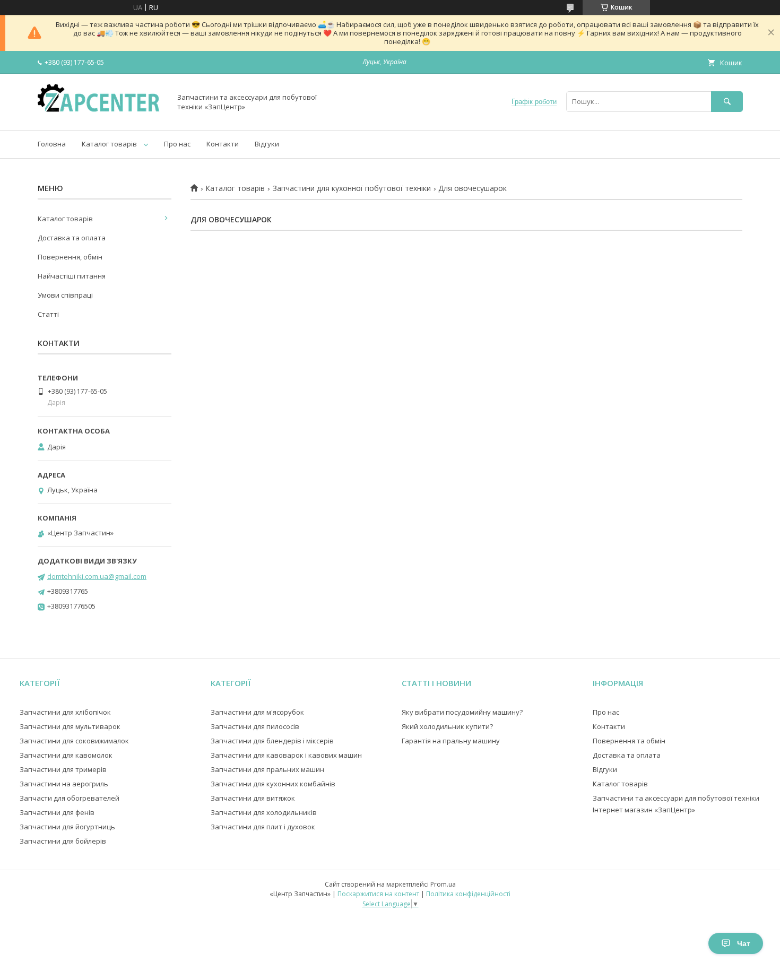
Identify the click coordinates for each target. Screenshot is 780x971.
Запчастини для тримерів (63, 769)
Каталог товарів (109, 144)
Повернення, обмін (70, 257)
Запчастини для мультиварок (70, 726)
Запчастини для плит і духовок (263, 826)
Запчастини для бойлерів (63, 841)
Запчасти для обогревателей (69, 798)
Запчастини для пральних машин (267, 769)
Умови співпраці (65, 295)
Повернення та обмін (629, 740)
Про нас (177, 144)
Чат (743, 943)
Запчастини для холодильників (264, 812)
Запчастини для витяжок (253, 798)
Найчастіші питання (72, 276)
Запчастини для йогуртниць (67, 826)
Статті (48, 314)
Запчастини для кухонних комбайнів (273, 783)
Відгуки (267, 144)
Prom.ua (443, 884)
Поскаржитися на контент (378, 893)
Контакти (222, 144)
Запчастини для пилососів (255, 726)
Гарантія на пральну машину (451, 740)
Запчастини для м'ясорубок (257, 712)
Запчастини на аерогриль (64, 783)
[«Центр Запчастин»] (101, 116)
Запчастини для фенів (57, 812)
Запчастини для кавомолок (66, 755)
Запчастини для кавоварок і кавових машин (286, 755)
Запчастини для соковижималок (74, 740)
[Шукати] (727, 101)
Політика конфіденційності (468, 893)
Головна (52, 144)
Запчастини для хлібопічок (65, 712)
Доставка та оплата (72, 237)
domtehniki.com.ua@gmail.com (96, 576)
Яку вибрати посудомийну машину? (462, 712)
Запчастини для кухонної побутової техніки (352, 188)
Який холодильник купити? (447, 726)
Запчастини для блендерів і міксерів (272, 740)
